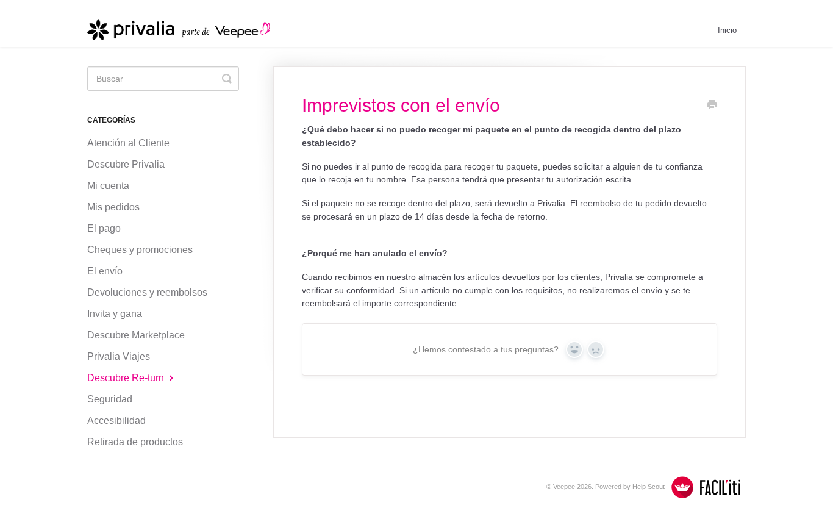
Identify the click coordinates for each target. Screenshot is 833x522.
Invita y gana (114, 314)
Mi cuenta (108, 186)
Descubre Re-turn (126, 378)
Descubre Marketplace (136, 335)
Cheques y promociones (140, 250)
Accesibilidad (116, 420)
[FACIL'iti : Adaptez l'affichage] (706, 487)
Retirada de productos (135, 442)
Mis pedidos (113, 207)
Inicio (727, 30)
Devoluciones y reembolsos (147, 292)
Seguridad (109, 399)
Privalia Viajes (118, 356)
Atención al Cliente (128, 143)
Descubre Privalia (126, 164)
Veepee (564, 486)
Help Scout (648, 486)
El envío (105, 271)
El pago (104, 228)
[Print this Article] (712, 106)
